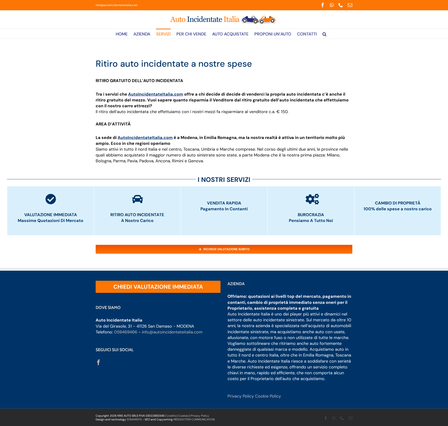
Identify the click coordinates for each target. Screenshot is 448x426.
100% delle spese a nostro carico (398, 209)
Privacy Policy (241, 396)
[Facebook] (98, 362)
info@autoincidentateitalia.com (117, 5)
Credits (171, 416)
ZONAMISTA (134, 419)
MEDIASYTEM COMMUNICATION (194, 419)
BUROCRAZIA (311, 215)
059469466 (125, 332)
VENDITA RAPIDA (224, 203)
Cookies (183, 416)
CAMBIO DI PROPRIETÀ (397, 203)
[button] (324, 34)
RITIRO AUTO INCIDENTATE (137, 215)
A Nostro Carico (137, 220)
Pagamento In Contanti (224, 209)
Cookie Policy (268, 396)
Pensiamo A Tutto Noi (311, 220)
